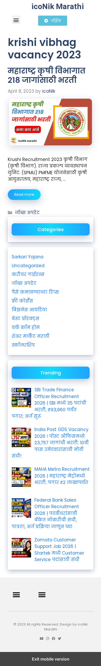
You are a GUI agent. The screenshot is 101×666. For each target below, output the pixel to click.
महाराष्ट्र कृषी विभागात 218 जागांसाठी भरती (46, 75)
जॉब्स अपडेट (27, 213)
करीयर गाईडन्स (28, 274)
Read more (24, 194)
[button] (16, 20)
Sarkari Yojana (28, 257)
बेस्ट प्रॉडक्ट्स (25, 318)
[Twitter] (59, 638)
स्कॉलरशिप (23, 345)
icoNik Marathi (57, 6)
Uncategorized (28, 266)
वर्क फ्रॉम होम (26, 327)
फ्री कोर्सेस (22, 301)
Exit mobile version (50, 659)
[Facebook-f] (53, 638)
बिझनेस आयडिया (29, 310)
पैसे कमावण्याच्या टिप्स (35, 292)
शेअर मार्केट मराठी (30, 336)
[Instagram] (47, 638)
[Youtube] (41, 638)
